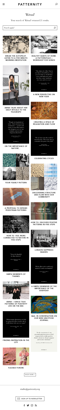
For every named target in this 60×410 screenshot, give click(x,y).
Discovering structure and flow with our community (44, 195)
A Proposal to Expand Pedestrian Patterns (16, 209)
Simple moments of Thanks (16, 275)
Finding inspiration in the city (16, 341)
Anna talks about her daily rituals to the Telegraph (16, 110)
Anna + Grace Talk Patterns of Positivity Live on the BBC (16, 304)
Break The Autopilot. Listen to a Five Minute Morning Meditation (16, 58)
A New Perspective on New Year (44, 96)
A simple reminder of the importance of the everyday (44, 288)
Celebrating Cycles (44, 158)
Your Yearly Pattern (16, 183)
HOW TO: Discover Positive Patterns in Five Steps (44, 223)
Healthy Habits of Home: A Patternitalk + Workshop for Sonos (44, 58)
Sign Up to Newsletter (31, 399)
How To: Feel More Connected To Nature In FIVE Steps (15, 238)
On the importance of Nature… (16, 147)
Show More (30, 374)
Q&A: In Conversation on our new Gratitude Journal (44, 318)
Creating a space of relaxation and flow (44, 123)
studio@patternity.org (30, 389)
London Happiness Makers (44, 251)
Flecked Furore (16, 368)
